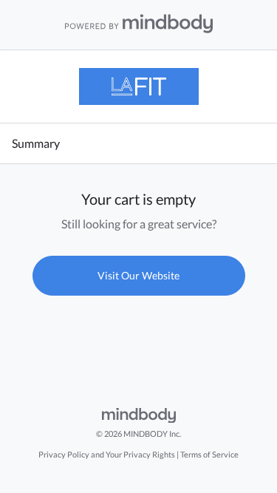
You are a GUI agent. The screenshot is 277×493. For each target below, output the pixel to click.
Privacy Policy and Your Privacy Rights (106, 454)
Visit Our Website (138, 275)
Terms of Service (209, 454)
